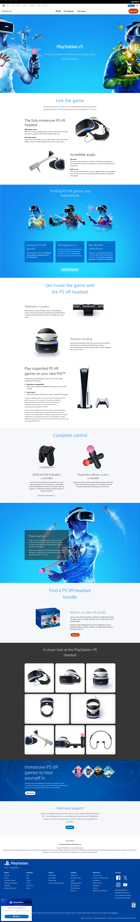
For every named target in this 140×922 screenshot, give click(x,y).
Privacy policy (89, 918)
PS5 (13, 5)
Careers (6, 878)
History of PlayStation (10, 888)
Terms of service (97, 875)
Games (18, 5)
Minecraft (92, 259)
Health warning (97, 883)
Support (45, 5)
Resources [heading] (96, 873)
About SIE (7, 875)
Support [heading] (73, 873)
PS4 (27, 878)
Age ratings (96, 880)
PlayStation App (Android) (122, 893)
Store (7, 5)
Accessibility (52, 878)
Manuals (73, 891)
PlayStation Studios (9, 880)
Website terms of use (100, 918)
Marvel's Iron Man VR (105, 259)
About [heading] (6, 873)
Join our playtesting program (123, 895)
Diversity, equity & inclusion (56, 883)
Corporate (7, 885)
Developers (96, 885)
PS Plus (24, 5)
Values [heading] (51, 873)
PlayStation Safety (76, 878)
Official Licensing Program (100, 891)
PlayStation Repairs (76, 883)
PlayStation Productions (11, 883)
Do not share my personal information (125, 918)
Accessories (31, 5)
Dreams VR (33, 257)
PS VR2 (28, 880)
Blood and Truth (43, 255)
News (39, 5)
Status (72, 880)
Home (6, 868)
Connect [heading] (118, 873)
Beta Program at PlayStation (123, 898)
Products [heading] (29, 873)
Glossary (95, 888)
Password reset (75, 885)
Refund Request (75, 888)
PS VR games (69, 11)
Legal (82, 918)
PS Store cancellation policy (100, 878)
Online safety (52, 880)
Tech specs (81, 11)
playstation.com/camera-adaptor (33, 407)
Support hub (74, 875)
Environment (52, 875)
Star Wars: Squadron (106, 257)
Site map (110, 918)
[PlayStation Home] (3, 6)
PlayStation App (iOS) (121, 890)
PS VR (58, 11)
